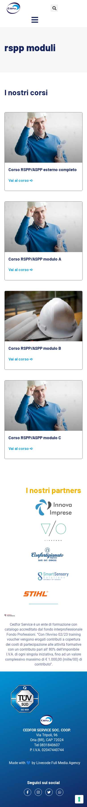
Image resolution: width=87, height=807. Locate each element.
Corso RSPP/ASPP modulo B (34, 348)
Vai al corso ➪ (20, 180)
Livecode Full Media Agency (58, 763)
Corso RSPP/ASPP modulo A (34, 258)
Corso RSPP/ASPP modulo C (34, 437)
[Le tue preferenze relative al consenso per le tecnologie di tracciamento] (79, 799)
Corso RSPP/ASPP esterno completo (42, 169)
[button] (54, 8)
